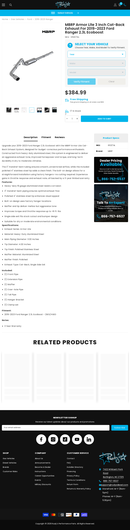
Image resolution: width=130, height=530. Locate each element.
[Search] (10, 4)
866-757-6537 (111, 480)
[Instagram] (53, 439)
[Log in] (115, 4)
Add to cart (104, 118)
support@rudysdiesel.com (114, 484)
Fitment (46, 137)
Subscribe (119, 427)
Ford (29, 19)
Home (5, 19)
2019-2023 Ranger (44, 19)
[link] (16, 393)
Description (31, 137)
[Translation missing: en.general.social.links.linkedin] (89, 439)
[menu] (3, 4)
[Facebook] (41, 439)
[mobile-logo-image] (63, 4)
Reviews (60, 137)
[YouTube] (77, 439)
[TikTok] (65, 439)
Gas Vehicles (17, 19)
